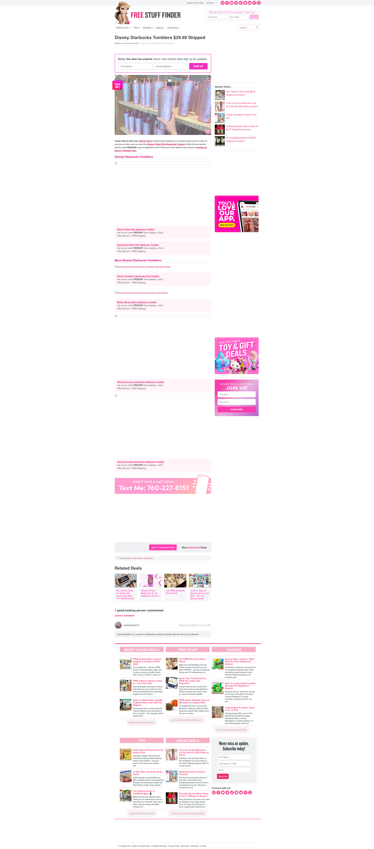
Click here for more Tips (141, 813)
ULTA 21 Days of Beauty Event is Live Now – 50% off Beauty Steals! (200, 594)
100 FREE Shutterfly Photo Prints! (175, 591)
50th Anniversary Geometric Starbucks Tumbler (140, 381)
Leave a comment (124, 615)
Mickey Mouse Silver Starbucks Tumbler (137, 302)
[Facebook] (227, 3)
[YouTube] (232, 3)
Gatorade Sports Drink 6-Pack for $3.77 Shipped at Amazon (242, 128)
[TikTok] (241, 3)
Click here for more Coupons (232, 730)
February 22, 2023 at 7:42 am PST (195, 625)
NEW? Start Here (195, 3)
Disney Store (145, 140)
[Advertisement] (162, 518)
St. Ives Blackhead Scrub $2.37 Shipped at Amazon (241, 139)
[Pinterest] (254, 3)
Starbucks (194, 547)
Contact (210, 3)
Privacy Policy (173, 846)
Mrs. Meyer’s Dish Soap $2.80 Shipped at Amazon (240, 93)
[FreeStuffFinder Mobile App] (259, 3)
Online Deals (136, 558)
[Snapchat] (245, 3)
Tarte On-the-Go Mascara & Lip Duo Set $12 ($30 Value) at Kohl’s (242, 104)
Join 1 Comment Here (163, 547)
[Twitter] (250, 3)
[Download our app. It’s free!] (237, 231)
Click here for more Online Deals (188, 813)
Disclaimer (195, 846)
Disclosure (185, 846)
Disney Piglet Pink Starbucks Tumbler (166, 144)
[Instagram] (223, 3)
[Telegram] (236, 3)
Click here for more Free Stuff (186, 720)
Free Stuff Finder (154, 15)
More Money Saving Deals (141, 722)
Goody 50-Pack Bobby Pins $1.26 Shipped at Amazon (150, 593)
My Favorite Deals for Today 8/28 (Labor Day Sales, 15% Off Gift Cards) (125, 594)
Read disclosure (167, 43)
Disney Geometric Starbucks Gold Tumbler (138, 276)
